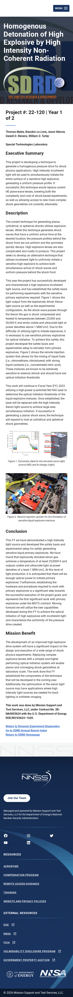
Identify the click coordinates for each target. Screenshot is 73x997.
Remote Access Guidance (21, 883)
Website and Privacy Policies (25, 901)
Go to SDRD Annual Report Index (26, 730)
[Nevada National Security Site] (12, 8)
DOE (6, 924)
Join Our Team (16, 798)
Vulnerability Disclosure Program (29, 951)
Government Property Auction (27, 960)
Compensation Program (21, 875)
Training (10, 892)
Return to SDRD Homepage (23, 734)
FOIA (7, 942)
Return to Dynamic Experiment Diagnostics (33, 726)
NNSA (7, 933)
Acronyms (11, 866)
